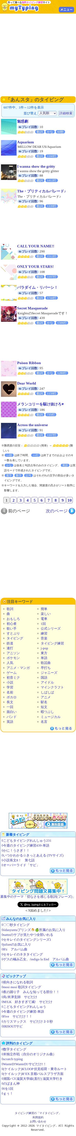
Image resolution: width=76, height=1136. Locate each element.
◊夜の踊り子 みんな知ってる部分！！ (30, 992)
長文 (10, 702)
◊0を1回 (7, 1088)
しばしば (47, 692)
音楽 (44, 638)
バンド (12, 717)
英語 (10, 722)
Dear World (26, 383)
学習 (10, 687)
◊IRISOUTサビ (12, 1026)
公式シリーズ (51, 628)
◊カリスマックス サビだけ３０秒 (27, 1021)
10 (69, 500)
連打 (10, 648)
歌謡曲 (46, 663)
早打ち (46, 668)
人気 (10, 663)
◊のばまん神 (11, 1083)
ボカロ (12, 697)
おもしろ (13, 619)
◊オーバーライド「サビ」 (21, 865)
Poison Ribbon (29, 363)
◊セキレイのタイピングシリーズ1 (26, 939)
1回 (43, 624)
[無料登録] (38, 820)
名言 (44, 722)
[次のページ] (60, 511)
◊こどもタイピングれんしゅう (24, 1007)
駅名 (44, 702)
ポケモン (13, 658)
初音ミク (13, 677)
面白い (12, 712)
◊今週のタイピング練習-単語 (23, 1011)
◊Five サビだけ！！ (17, 1016)
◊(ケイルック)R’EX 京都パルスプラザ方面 (33, 1074)
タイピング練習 (52, 643)
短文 (44, 707)
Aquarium (25, 142)
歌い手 (12, 628)
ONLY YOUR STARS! (35, 267)
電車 (44, 619)
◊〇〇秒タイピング (16, 925)
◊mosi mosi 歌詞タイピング (21, 987)
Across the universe (32, 425)
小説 (10, 682)
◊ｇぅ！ (7, 1093)
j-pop (44, 648)
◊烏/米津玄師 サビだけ (19, 997)
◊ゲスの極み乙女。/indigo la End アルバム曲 (35, 959)
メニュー (66, 9)
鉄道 (10, 643)
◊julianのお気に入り (16, 944)
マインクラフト (52, 687)
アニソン (13, 653)
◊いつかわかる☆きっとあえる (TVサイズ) (33, 855)
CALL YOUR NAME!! (35, 246)
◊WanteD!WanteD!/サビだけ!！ (24, 1064)
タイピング (15, 638)
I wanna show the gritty (36, 166)
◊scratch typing (12, 1059)
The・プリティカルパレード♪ (41, 191)
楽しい (46, 614)
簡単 (44, 609)
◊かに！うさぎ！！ (16, 850)
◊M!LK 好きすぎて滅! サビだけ (27, 1002)
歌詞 (10, 609)
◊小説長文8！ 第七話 (18, 860)
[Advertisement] (38, 54)
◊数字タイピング (14, 1049)
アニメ (46, 697)
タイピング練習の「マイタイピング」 (38, 1113)
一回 (10, 707)
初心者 (12, 624)
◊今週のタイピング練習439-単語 (25, 845)
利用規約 (38, 1117)
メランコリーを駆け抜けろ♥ (40, 404)
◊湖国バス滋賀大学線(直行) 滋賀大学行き (32, 1079)
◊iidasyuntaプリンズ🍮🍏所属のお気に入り (33, 930)
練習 (44, 633)
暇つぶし (47, 712)
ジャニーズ (49, 673)
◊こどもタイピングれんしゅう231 (26, 840)
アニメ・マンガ (18, 668)
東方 (44, 653)
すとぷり (13, 633)
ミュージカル (51, 717)
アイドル (47, 682)
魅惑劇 (22, 121)
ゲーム (12, 673)
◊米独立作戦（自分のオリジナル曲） (29, 1054)
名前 (10, 692)
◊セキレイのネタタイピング (22, 954)
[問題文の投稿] (38, 886)
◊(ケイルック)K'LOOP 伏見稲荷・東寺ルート (34, 1069)
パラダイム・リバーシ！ (37, 287)
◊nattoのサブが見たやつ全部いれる (27, 935)
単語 (44, 658)
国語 (44, 677)
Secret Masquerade (32, 308)
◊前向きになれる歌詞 (17, 982)
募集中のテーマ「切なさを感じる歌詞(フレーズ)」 (38, 896)
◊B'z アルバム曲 (14, 949)
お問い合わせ (38, 1121)
